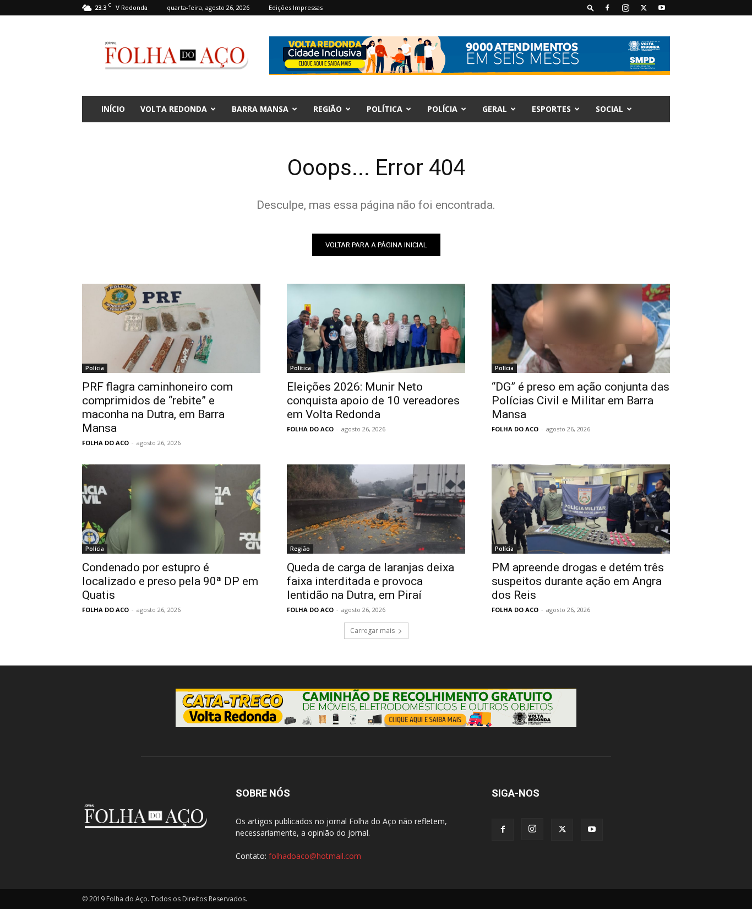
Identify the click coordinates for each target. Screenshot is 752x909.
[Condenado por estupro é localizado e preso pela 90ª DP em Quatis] (171, 509)
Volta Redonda (173, 109)
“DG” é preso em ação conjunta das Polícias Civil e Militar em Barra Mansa (580, 400)
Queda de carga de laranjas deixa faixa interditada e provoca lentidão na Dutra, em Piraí (370, 581)
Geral (494, 109)
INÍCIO (113, 109)
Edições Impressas (296, 7)
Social (609, 109)
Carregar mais (372, 630)
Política (384, 109)
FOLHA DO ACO (105, 443)
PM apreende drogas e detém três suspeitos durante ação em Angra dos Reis (578, 581)
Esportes (551, 109)
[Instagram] (625, 7)
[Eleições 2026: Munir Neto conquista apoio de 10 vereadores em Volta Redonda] (376, 328)
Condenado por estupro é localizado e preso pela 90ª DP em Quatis (170, 581)
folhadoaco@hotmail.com (315, 856)
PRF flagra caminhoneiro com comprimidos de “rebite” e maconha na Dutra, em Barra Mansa (157, 407)
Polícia (442, 109)
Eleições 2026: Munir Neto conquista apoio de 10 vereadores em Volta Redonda (373, 400)
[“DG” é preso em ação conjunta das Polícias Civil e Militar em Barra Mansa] (581, 328)
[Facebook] (607, 7)
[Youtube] (661, 7)
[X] (643, 7)
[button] (590, 7)
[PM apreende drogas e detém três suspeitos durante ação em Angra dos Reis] (581, 509)
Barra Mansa (260, 109)
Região (327, 109)
